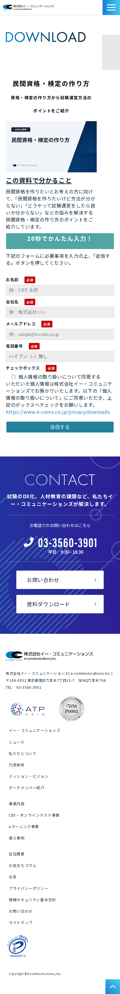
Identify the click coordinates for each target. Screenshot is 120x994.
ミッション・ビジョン (28, 776)
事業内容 (17, 803)
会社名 (12, 302)
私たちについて (22, 753)
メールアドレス (21, 324)
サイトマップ (21, 922)
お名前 (12, 279)
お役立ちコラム (22, 865)
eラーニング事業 (24, 826)
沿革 (13, 877)
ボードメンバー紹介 (27, 787)
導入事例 (17, 838)
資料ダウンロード (99, 9)
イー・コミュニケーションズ (34, 730)
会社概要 (17, 853)
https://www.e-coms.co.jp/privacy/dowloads (58, 411)
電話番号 (14, 346)
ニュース (16, 742)
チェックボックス (23, 368)
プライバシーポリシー (28, 888)
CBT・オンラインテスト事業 (34, 815)
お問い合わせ (92, 9)
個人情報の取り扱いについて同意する (59, 376)
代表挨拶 (17, 765)
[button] (111, 7)
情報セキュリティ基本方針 (32, 899)
